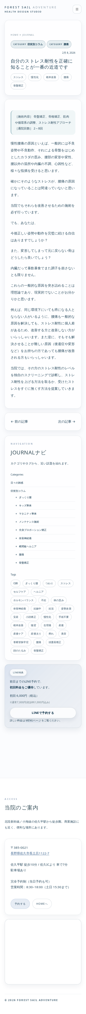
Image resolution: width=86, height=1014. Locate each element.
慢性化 (34, 77)
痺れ (51, 633)
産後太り (36, 633)
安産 (15, 617)
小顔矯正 (31, 617)
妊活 (51, 608)
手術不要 (64, 617)
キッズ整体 (25, 505)
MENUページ (33, 720)
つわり (49, 583)
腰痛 (66, 44)
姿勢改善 (66, 608)
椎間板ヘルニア (28, 546)
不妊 (43, 600)
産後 (61, 625)
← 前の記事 (19, 421)
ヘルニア (39, 591)
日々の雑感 (17, 482)
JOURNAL (28, 34)
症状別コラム (35, 44)
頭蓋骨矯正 (55, 642)
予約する (20, 903)
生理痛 (47, 625)
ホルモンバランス (23, 600)
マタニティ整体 (28, 513)
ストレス (18, 77)
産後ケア (18, 633)
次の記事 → (66, 421)
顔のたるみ (19, 650)
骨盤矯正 (18, 85)
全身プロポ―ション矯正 (33, 530)
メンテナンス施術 (29, 521)
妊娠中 (37, 608)
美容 (63, 633)
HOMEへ (42, 903)
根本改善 (51, 77)
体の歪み (59, 600)
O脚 (15, 583)
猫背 (33, 625)
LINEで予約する (43, 713)
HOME (15, 34)
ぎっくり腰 (25, 497)
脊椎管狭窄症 (21, 642)
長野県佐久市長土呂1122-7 (30, 853)
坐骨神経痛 (25, 538)
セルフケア (19, 591)
